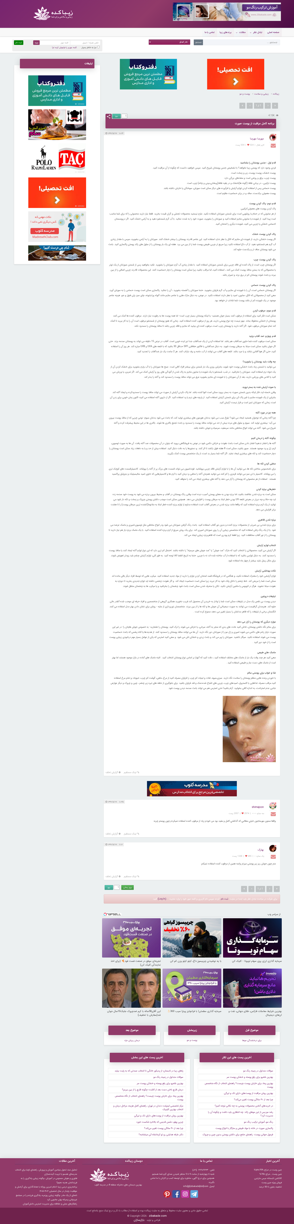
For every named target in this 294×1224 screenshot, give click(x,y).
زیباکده (276, 94)
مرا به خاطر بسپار (89, 47)
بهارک (261, 850)
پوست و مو (245, 94)
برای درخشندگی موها (252, 1040)
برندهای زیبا (226, 32)
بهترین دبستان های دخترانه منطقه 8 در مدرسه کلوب (118, 1185)
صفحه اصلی (273, 32)
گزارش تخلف (111, 772)
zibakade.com (158, 1216)
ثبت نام (224, 899)
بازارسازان (139, 1220)
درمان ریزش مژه (132, 1040)
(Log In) (162, 899)
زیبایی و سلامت (261, 94)
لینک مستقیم (130, 772)
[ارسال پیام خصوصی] (274, 145)
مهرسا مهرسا (257, 138)
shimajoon (258, 807)
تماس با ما (210, 32)
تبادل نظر (257, 32)
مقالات (242, 32)
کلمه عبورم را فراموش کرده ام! (64, 47)
